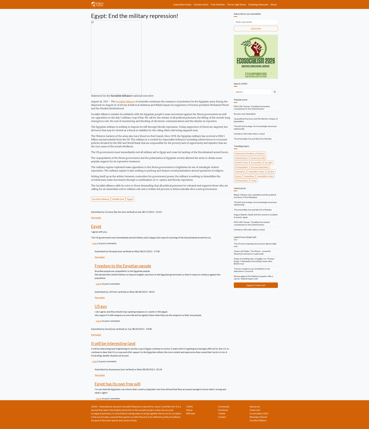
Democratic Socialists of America (249, 153)
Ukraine (270, 171)
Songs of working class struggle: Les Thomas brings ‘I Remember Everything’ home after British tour (254, 261)
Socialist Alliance (125, 101)
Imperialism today (182, 4)
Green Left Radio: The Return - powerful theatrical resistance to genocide (252, 252)
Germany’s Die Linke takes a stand (249, 133)
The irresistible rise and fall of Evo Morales (253, 138)
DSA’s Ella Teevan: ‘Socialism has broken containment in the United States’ (252, 107)
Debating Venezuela (258, 4)
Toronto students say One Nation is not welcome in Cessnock (252, 270)
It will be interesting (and (113, 343)
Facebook (223, 410)
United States (241, 158)
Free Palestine (218, 4)
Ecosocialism (256, 162)
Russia (238, 176)
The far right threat (236, 4)
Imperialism (240, 171)
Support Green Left (255, 285)
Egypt (130, 199)
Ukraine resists (201, 4)
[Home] (98, 4)
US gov (101, 306)
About (273, 4)
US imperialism (241, 167)
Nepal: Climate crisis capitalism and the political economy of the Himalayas (255, 196)
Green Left (255, 410)
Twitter (221, 413)
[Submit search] (275, 92)
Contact (222, 416)
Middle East (118, 199)
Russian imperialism (260, 167)
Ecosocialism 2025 (259, 413)
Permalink (96, 217)
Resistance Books (258, 416)
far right (268, 162)
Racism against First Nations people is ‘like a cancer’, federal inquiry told (253, 277)
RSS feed (190, 413)
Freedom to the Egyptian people (123, 265)
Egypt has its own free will (117, 383)
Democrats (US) (258, 158)
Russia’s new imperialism (245, 114)
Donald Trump (241, 162)
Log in (95, 243)
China (253, 180)
